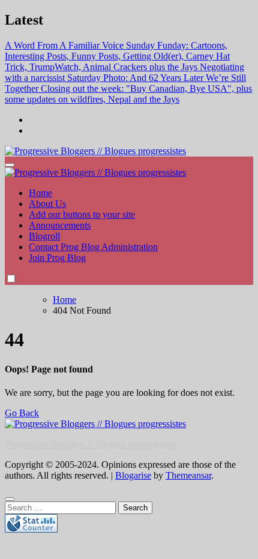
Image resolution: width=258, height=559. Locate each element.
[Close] (9, 499)
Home (40, 193)
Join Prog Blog (57, 258)
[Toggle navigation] (9, 165)
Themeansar (188, 475)
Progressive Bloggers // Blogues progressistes (90, 444)
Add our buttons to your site (82, 214)
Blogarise (133, 475)
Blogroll (44, 236)
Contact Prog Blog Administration (93, 247)
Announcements (60, 225)
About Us (47, 204)
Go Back (22, 413)
